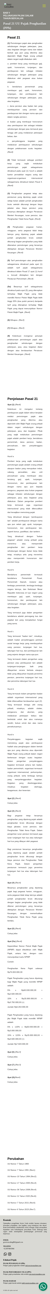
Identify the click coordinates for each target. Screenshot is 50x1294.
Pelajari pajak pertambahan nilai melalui (16, 1274)
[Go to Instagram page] (9, 1254)
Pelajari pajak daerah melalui (12, 1283)
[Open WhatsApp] (43, 1286)
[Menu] (44, 6)
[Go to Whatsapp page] (5, 1254)
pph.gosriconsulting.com (33, 1265)
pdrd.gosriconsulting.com (30, 1283)
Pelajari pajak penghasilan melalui (14, 1265)
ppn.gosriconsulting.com (37, 1274)
